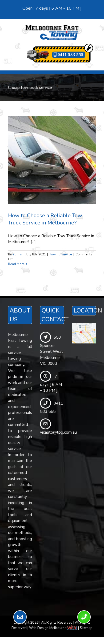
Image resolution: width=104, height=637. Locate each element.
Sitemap (86, 628)
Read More (16, 264)
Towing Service (60, 254)
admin (17, 254)
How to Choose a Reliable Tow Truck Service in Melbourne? (45, 219)
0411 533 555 (70, 54)
